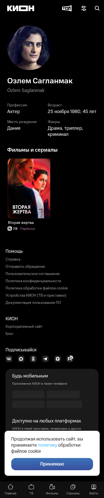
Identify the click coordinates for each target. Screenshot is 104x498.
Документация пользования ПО (33, 302)
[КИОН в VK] (11, 359)
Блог (10, 333)
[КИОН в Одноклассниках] (35, 359)
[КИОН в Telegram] (47, 359)
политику (47, 445)
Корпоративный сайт (24, 326)
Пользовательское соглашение (33, 273)
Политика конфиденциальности (33, 281)
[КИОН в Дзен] (59, 359)
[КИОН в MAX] (23, 359)
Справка (13, 259)
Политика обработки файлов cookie (37, 288)
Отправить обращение (25, 266)
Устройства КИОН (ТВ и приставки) (36, 295)
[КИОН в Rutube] (72, 359)
